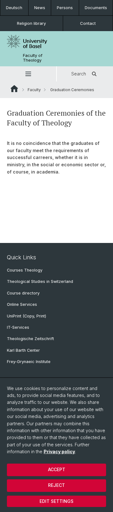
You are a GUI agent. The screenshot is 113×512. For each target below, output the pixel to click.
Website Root (14, 88)
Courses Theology (24, 270)
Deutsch (14, 7)
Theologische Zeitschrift (30, 338)
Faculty (34, 89)
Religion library (31, 23)
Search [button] (78, 73)
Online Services (22, 304)
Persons (65, 7)
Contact (88, 23)
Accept (56, 469)
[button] (28, 73)
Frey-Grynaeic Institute (29, 361)
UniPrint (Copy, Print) (26, 316)
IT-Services (18, 327)
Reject (56, 485)
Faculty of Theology (32, 58)
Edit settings (56, 501)
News (39, 7)
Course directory (23, 293)
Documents (96, 7)
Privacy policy (59, 451)
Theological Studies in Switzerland (40, 281)
